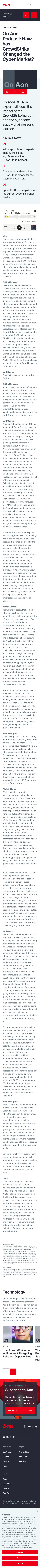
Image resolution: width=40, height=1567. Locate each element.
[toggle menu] (36, 4)
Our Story (7, 1452)
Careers (6, 1456)
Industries (23, 1456)
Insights (22, 1461)
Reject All (20, 1558)
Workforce (7, 1493)
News (5, 1466)
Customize (20, 1552)
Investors (6, 1461)
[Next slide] (13, 1372)
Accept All (20, 1563)
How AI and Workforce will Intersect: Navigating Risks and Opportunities (17, 1353)
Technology (7, 13)
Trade (5, 1479)
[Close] (37, 1511)
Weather (6, 1488)
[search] (30, 5)
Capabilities (24, 1452)
